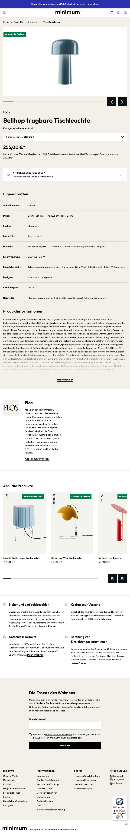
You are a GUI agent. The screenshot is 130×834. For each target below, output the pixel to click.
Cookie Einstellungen (48, 779)
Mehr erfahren (47, 626)
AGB (38, 737)
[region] (65, 66)
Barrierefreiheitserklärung (51, 809)
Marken (7, 796)
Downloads (9, 779)
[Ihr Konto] (118, 12)
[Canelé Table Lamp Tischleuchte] (24, 523)
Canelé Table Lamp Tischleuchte (21, 558)
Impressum (43, 775)
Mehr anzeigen (65, 379)
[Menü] (5, 12)
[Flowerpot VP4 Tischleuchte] (72, 523)
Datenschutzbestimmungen (58, 734)
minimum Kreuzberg (85, 779)
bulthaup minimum (83, 784)
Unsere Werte (10, 775)
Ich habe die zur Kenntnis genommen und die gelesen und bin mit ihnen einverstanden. (67, 736)
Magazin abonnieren (14, 788)
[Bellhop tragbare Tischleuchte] (65, 61)
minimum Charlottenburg (87, 775)
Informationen (46, 770)
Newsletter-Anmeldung (15, 801)
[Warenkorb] (124, 12)
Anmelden (65, 745)
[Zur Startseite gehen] (66, 12)
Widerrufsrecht (45, 788)
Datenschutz (43, 796)
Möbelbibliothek (11, 792)
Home (6, 22)
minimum (8, 770)
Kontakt (7, 784)
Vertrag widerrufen (47, 792)
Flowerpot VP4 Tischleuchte (67, 558)
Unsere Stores (78, 663)
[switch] (119, 817)
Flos (6, 112)
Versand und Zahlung (48, 784)
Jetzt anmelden (90, 4)
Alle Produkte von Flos (37, 458)
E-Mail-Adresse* (37, 719)
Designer (8, 805)
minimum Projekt (83, 788)
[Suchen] (111, 12)
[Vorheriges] (111, 101)
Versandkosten (28, 154)
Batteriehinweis (45, 801)
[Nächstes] (122, 101)
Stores (78, 770)
